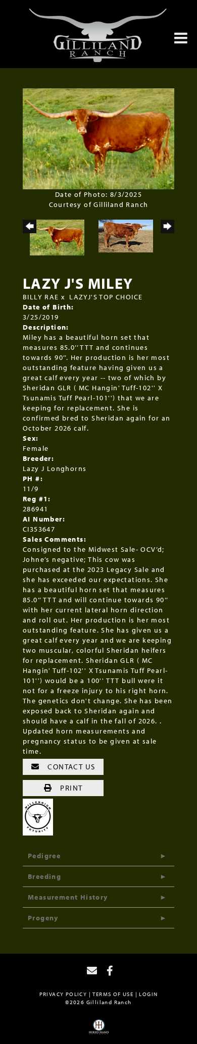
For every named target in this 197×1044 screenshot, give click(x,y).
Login (148, 994)
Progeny (43, 917)
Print (70, 788)
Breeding (44, 876)
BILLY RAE (41, 296)
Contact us (70, 766)
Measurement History (68, 897)
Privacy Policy (63, 994)
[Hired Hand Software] (99, 1030)
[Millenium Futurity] (40, 816)
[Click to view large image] (98, 137)
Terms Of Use (112, 994)
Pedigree (44, 855)
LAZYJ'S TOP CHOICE (105, 296)
